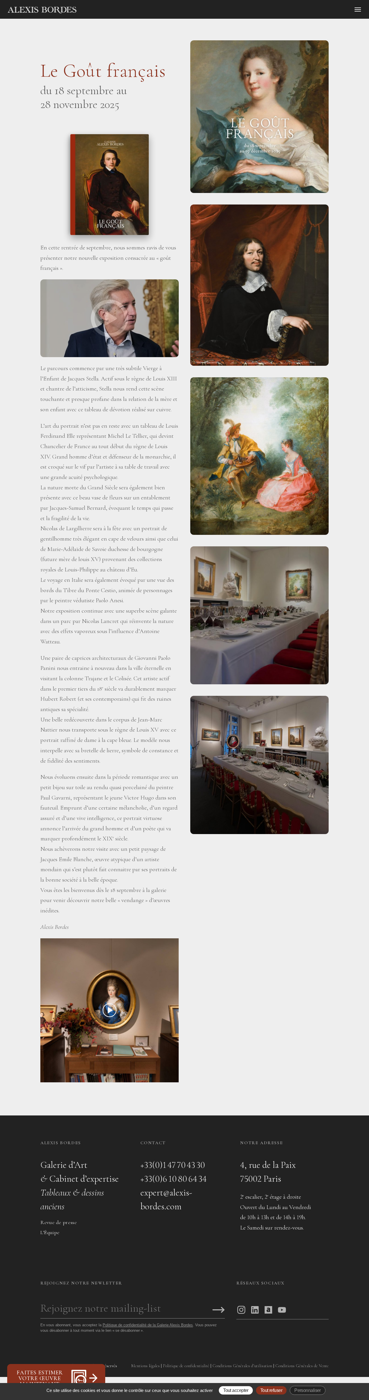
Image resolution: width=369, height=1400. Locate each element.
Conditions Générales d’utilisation (242, 1365)
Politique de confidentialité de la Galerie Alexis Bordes (148, 1325)
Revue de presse (58, 1222)
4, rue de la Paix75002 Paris (268, 1171)
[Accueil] (91, 10)
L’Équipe (50, 1232)
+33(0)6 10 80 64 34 (173, 1178)
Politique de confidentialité (186, 1365)
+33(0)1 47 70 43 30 (172, 1164)
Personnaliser (307, 1390)
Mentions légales (145, 1365)
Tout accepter (235, 1390)
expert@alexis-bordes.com (166, 1199)
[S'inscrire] (218, 1310)
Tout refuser (271, 1390)
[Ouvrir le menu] (357, 9)
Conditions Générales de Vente (302, 1365)
